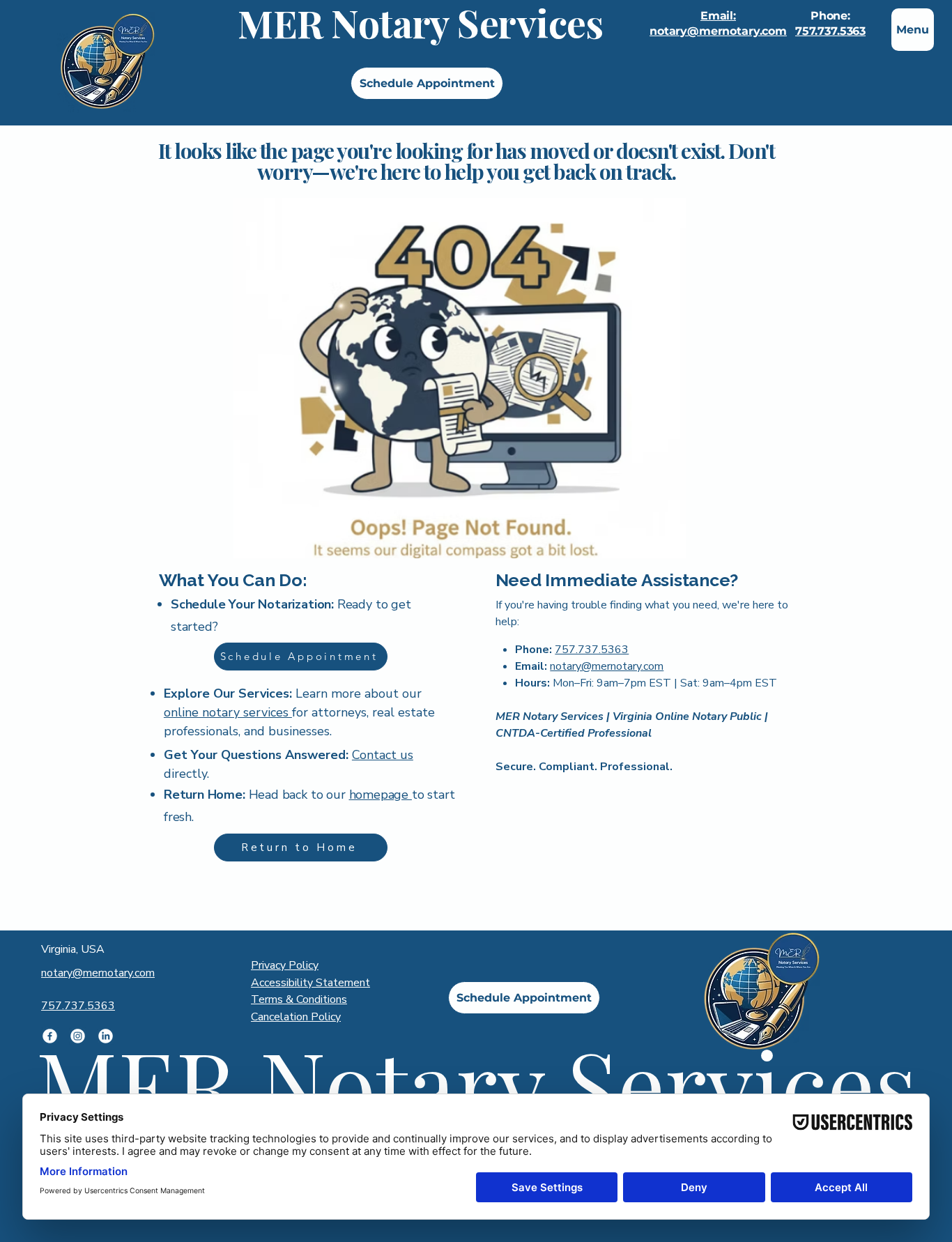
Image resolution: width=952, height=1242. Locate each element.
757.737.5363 (830, 31)
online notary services (228, 712)
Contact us (382, 754)
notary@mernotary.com (606, 666)
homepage (380, 794)
